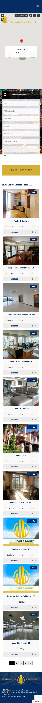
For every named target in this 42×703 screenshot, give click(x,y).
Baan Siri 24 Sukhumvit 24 (21, 361)
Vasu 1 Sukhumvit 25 (21, 642)
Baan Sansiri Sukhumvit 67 (21, 502)
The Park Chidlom (21, 220)
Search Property (21, 170)
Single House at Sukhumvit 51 (21, 267)
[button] (21, 41)
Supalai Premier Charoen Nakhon (21, 314)
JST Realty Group (10, 690)
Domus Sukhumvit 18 (21, 549)
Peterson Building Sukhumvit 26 (21, 596)
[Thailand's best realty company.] (19, 19)
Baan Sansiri (21, 455)
